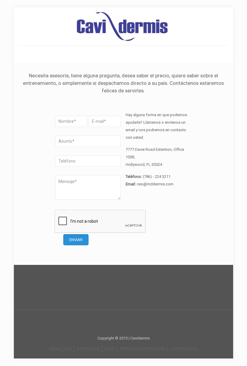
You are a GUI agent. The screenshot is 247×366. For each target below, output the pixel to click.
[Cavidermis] (123, 26)
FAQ (68, 348)
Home (54, 348)
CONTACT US (88, 348)
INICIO (110, 348)
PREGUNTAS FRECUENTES (143, 348)
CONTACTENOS (183, 348)
